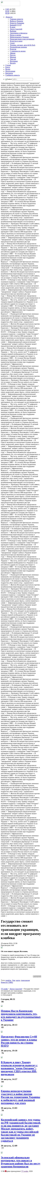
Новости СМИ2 (7, 982)
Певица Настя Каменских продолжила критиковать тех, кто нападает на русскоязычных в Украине (21, 1015)
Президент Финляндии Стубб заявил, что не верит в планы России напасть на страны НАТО (19, 1041)
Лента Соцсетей (16, 29)
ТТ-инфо (24, 1171)
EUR (7, 11)
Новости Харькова (17, 23)
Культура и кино (16, 41)
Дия (13, 980)
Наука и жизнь (15, 35)
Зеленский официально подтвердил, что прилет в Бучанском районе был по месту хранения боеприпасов (20, 1162)
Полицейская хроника (18, 47)
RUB (7, 13)
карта (18, 980)
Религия (13, 49)
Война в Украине (16, 21)
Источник (37, 977)
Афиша (12, 53)
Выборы (13, 31)
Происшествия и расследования (22, 39)
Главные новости (16, 19)
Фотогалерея (10, 71)
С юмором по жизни (18, 51)
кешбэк (8, 980)
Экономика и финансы (18, 33)
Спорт (12, 43)
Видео (7, 69)
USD (7, 9)
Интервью (14, 61)
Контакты (9, 73)
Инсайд (13, 63)
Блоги (7, 67)
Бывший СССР (16, 25)
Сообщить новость (12, 75)
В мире (12, 27)
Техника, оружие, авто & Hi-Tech (22, 45)
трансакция (25, 980)
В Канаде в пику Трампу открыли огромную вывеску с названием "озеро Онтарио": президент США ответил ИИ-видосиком (19, 1068)
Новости (8, 17)
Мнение (13, 57)
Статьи (8, 65)
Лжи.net (13, 59)
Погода (12, 55)
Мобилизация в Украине (19, 37)
